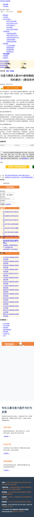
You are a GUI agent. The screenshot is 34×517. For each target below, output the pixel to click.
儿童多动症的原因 (11, 33)
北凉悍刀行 (6, 333)
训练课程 (5, 55)
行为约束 (10, 501)
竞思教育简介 (25, 158)
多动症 (12, 71)
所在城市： (3, 200)
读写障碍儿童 (9, 247)
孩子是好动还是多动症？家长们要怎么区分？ (17, 175)
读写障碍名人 (10, 51)
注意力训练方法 (10, 25)
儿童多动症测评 (10, 39)
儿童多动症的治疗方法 (12, 37)
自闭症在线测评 (4, 67)
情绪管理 (22, 501)
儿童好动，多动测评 (13, 497)
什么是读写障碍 (10, 45)
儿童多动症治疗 (6, 489)
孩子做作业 (14, 249)
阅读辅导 (5, 245)
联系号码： (3, 197)
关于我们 (5, 17)
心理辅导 (28, 501)
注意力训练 (6, 323)
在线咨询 (8, 204)
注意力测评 (9, 27)
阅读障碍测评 (4, 65)
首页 (7, 71)
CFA (4, 335)
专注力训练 (6, 325)
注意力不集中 (7, 19)
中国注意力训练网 (5, 1)
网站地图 (5, 4)
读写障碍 (5, 43)
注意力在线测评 (4, 63)
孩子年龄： (3, 195)
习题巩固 (16, 501)
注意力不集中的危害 (12, 29)
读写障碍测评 (10, 47)
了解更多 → (6, 436)
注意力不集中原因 (11, 21)
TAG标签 (5, 6)
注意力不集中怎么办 (12, 23)
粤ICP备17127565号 (18, 511)
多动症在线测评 (4, 61)
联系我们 (5, 57)
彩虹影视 (5, 331)
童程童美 (5, 327)
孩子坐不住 (6, 241)
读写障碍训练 (10, 49)
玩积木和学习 (7, 249)
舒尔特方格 (13, 241)
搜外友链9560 (7, 329)
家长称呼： (3, 191)
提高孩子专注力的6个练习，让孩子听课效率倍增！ (19, 177)
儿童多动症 (6, 31)
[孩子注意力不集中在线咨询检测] (12, 89)
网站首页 (5, 15)
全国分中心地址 (7, 506)
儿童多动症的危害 (11, 41)
